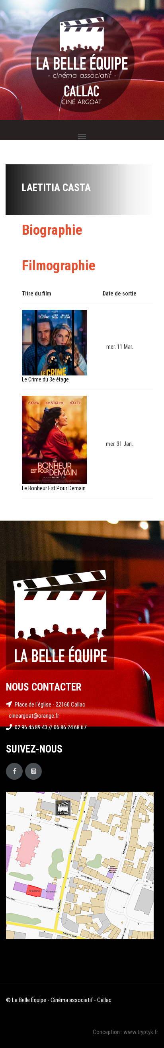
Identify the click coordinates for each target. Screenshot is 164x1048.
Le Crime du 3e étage (45, 379)
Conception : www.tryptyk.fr (125, 1032)
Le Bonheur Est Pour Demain (54, 488)
